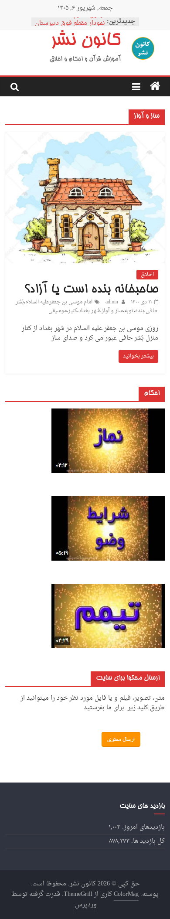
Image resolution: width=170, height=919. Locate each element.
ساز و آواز (112, 311)
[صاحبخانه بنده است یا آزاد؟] (85, 135)
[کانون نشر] (155, 86)
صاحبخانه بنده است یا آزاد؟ (91, 290)
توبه (129, 311)
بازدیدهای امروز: (142, 827)
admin (111, 302)
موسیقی (57, 311)
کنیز (72, 311)
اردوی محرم (89, 19)
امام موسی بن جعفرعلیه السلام (58, 302)
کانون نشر (85, 41)
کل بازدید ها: (147, 841)
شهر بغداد (89, 311)
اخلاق (147, 274)
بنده (139, 311)
